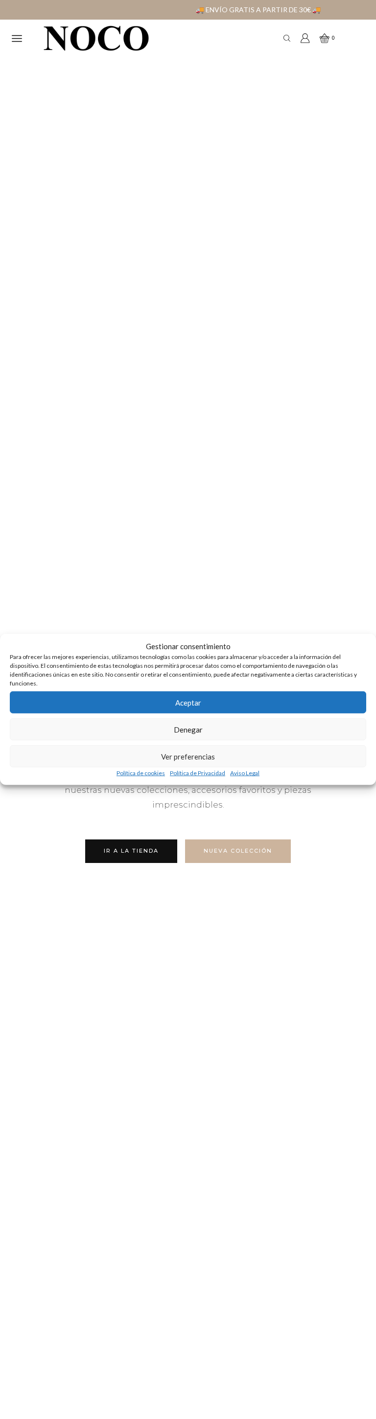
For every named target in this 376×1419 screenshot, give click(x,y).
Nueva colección (238, 850)
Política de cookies (141, 773)
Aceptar (188, 702)
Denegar (188, 729)
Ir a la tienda (131, 850)
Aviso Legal (244, 773)
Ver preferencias (188, 756)
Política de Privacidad (197, 773)
